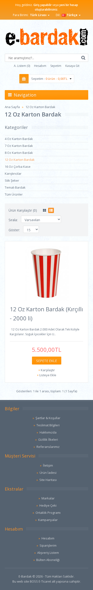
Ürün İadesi (48, 472)
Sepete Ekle (46, 361)
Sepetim (55, 66)
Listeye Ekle (47, 375)
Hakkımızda (48, 432)
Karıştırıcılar (13, 173)
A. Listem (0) (22, 66)
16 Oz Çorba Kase (18, 166)
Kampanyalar (48, 520)
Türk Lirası (38, 15)
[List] (51, 210)
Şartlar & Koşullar (48, 418)
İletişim (48, 465)
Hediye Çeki (48, 505)
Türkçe (72, 15)
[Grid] (44, 210)
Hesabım (40, 66)
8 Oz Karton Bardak (19, 152)
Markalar (48, 498)
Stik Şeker (12, 180)
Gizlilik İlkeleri (48, 439)
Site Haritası (48, 480)
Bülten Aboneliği (48, 560)
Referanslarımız (48, 447)
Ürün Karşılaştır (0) (23, 210)
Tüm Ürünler (14, 194)
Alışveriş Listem (48, 552)
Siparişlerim (48, 545)
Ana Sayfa (12, 107)
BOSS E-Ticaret (40, 581)
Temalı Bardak (15, 187)
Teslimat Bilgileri (48, 425)
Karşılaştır (48, 370)
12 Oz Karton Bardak (40, 107)
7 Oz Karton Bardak (19, 146)
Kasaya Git (72, 66)
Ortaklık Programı (48, 512)
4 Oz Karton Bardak (19, 139)
